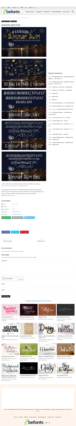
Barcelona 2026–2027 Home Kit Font (65, 109)
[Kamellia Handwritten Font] (29, 368)
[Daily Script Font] (47, 368)
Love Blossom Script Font (64, 336)
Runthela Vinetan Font (8, 356)
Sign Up (9, 7)
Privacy (21, 417)
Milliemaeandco (11, 195)
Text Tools (66, 11)
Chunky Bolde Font (7, 317)
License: (5, 214)
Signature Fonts (60, 320)
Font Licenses (33, 417)
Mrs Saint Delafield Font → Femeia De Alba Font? (63, 103)
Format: (5, 206)
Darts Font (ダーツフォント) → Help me (61, 117)
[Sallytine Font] (47, 310)
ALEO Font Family (7, 241)
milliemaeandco (16, 211)
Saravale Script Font (26, 336)
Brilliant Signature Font (27, 317)
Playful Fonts (15, 17)
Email (3, 290)
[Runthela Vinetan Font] (10, 349)
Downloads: (6, 209)
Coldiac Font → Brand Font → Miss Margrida (62, 87)
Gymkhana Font (41, 241)
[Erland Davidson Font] (66, 310)
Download (7, 217)
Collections (46, 11)
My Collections (25, 7)
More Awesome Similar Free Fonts (38, 301)
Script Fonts (51, 319)
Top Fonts (58, 417)
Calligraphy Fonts (42, 339)
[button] (73, 12)
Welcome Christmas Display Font (9, 336)
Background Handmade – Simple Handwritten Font (9, 376)
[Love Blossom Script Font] (66, 329)
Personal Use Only (16, 214)
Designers (39, 11)
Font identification (56, 11)
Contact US (51, 417)
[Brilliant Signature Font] (29, 310)
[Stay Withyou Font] (66, 368)
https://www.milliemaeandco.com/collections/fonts (14, 186)
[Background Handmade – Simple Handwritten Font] (10, 368)
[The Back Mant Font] (29, 349)
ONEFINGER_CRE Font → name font (60, 134)
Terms (15, 417)
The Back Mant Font (26, 356)
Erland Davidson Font (63, 317)
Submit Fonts (33, 7)
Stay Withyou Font (62, 375)
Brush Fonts (23, 319)
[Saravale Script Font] (29, 329)
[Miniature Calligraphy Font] (47, 349)
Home (2, 17)
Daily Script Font (43, 375)
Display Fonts (4, 319)
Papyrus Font (55, 93)
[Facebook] (49, 422)
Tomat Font (54, 99)
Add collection (30, 217)
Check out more (18, 217)
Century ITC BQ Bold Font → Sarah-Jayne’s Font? (63, 106)
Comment (4, 260)
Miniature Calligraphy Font (46, 356)
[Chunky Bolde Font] (10, 310)
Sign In (4, 7)
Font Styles (7, 17)
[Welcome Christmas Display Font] (10, 329)
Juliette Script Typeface (64, 356)
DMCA (26, 417)
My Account (17, 7)
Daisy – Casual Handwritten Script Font (46, 336)
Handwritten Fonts (5, 21)
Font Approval (42, 417)
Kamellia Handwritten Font (28, 375)
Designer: (5, 211)
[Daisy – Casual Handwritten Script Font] (47, 329)
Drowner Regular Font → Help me (60, 120)
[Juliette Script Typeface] (66, 349)
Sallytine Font (42, 317)
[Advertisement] (60, 45)
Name (3, 283)
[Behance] (46, 422)
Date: (4, 204)
